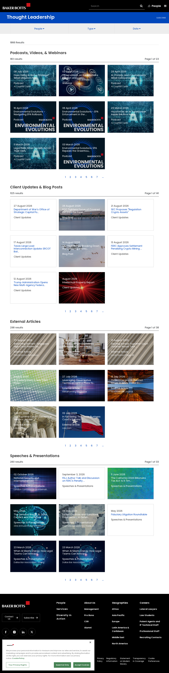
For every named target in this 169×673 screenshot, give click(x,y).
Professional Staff (149, 631)
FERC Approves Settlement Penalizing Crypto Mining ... (126, 247)
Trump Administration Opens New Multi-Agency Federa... (31, 284)
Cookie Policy (18, 658)
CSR (86, 621)
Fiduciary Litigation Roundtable (129, 514)
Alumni (87, 627)
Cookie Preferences (153, 659)
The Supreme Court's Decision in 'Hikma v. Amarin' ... (33, 418)
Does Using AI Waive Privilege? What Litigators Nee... (31, 76)
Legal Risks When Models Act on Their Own (32, 149)
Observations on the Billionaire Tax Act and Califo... (80, 76)
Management (91, 609)
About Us (89, 602)
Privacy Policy (100, 659)
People (61, 602)
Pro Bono (89, 615)
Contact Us (9, 617)
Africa (115, 609)
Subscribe (161, 17)
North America (120, 643)
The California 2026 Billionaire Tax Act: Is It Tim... (128, 479)
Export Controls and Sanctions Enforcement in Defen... (80, 516)
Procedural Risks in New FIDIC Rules (31, 381)
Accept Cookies (82, 665)
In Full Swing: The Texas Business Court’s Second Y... (81, 418)
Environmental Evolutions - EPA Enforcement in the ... (80, 113)
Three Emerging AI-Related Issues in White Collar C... (127, 381)
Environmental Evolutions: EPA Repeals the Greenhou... (79, 149)
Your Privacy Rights (18, 665)
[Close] (90, 642)
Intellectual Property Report (78, 282)
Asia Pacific (118, 615)
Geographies (120, 602)
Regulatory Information (111, 659)
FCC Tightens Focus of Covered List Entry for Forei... (81, 211)
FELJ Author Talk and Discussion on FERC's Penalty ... (80, 479)
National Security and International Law (26, 479)
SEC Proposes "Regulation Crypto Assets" (126, 211)
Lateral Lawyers (148, 609)
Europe (115, 621)
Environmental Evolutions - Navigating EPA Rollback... (29, 113)
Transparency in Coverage (139, 659)
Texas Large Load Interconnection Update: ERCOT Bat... (32, 248)
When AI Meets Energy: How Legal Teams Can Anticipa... (33, 552)
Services (62, 609)
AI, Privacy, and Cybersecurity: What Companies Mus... (128, 76)
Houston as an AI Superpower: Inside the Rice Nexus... (129, 113)
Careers (144, 602)
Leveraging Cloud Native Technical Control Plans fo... (78, 381)
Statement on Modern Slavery (125, 661)
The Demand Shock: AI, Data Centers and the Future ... (30, 516)
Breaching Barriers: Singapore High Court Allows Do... (31, 345)
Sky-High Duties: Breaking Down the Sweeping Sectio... (80, 247)
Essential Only (62, 665)
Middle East (118, 637)
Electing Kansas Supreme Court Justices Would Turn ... (129, 345)
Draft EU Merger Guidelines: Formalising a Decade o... (78, 345)
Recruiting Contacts (150, 637)
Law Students (147, 615)
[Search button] (143, 6)
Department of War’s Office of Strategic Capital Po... (32, 211)
